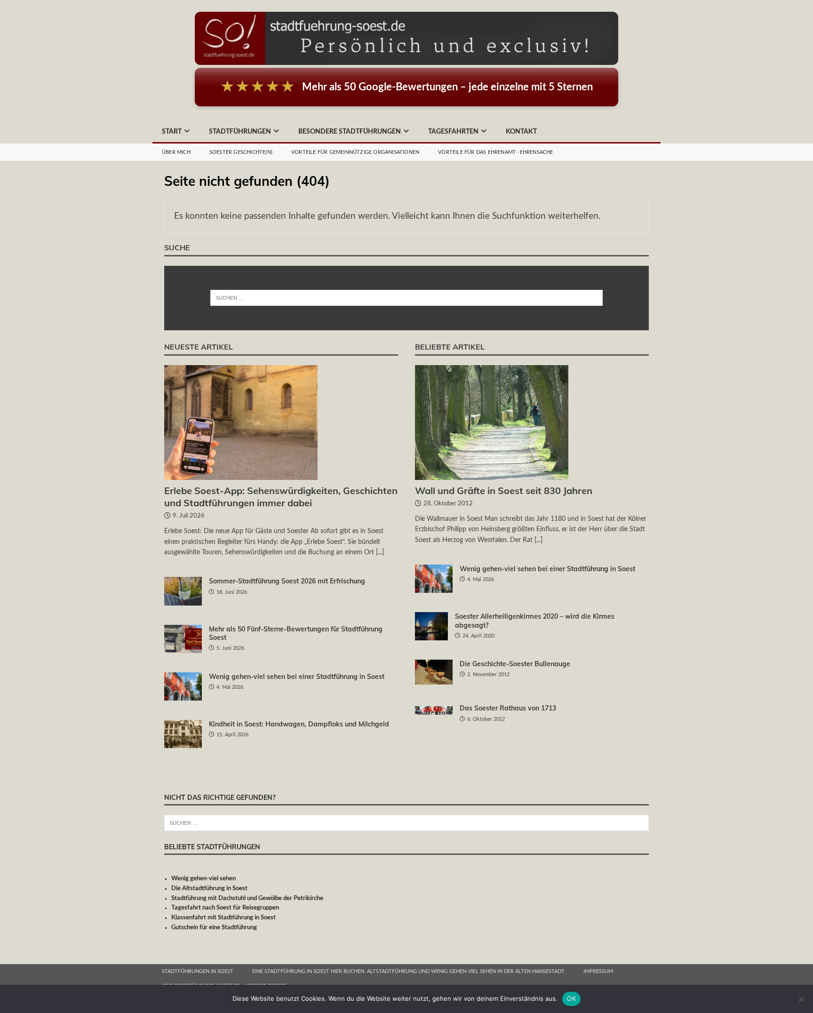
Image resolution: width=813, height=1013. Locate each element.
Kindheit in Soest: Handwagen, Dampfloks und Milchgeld (299, 724)
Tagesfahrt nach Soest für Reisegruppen (225, 908)
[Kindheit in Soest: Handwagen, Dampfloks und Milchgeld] (183, 734)
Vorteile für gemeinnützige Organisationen (355, 152)
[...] (380, 552)
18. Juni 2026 (231, 592)
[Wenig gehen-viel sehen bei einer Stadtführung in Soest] (183, 686)
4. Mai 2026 (229, 687)
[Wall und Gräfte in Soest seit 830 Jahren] (532, 422)
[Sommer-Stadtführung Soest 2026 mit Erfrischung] (183, 591)
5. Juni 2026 (230, 648)
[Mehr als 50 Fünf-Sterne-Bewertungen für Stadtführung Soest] (183, 639)
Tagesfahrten (453, 131)
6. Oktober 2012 (486, 719)
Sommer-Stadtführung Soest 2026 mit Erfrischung (287, 581)
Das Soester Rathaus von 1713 (508, 708)
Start (172, 131)
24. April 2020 (478, 635)
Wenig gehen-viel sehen (203, 879)
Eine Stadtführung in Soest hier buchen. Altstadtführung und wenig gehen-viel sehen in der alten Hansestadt (408, 971)
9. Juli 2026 (189, 516)
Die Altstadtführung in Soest (209, 888)
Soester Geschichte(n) (240, 152)
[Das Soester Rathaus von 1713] (434, 709)
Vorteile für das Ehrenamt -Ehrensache (495, 152)
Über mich (176, 152)
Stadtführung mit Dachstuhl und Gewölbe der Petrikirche (247, 898)
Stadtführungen (240, 131)
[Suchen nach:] (407, 298)
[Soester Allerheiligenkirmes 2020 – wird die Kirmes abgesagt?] (431, 626)
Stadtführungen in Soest (197, 971)
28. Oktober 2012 (448, 504)
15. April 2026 (232, 734)
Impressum (598, 971)
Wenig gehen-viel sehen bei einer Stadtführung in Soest (296, 676)
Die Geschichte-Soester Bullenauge (515, 664)
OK (571, 998)
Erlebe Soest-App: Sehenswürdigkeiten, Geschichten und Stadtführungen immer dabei (281, 497)
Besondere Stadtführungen (349, 131)
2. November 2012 (488, 674)
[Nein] (801, 999)
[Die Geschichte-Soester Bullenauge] (434, 672)
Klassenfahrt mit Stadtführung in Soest (223, 918)
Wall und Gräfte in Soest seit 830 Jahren (503, 490)
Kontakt (521, 131)
